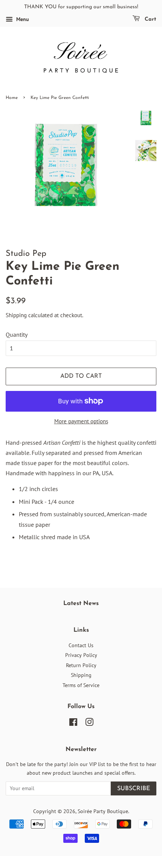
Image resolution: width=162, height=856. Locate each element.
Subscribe (133, 789)
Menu (22, 19)
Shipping (16, 315)
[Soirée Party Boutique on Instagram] (89, 723)
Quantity (17, 334)
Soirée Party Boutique (103, 811)
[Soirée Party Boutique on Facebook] (73, 723)
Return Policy (81, 665)
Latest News (81, 604)
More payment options (81, 421)
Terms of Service (81, 685)
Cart (149, 19)
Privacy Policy (81, 655)
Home (12, 98)
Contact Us (81, 645)
